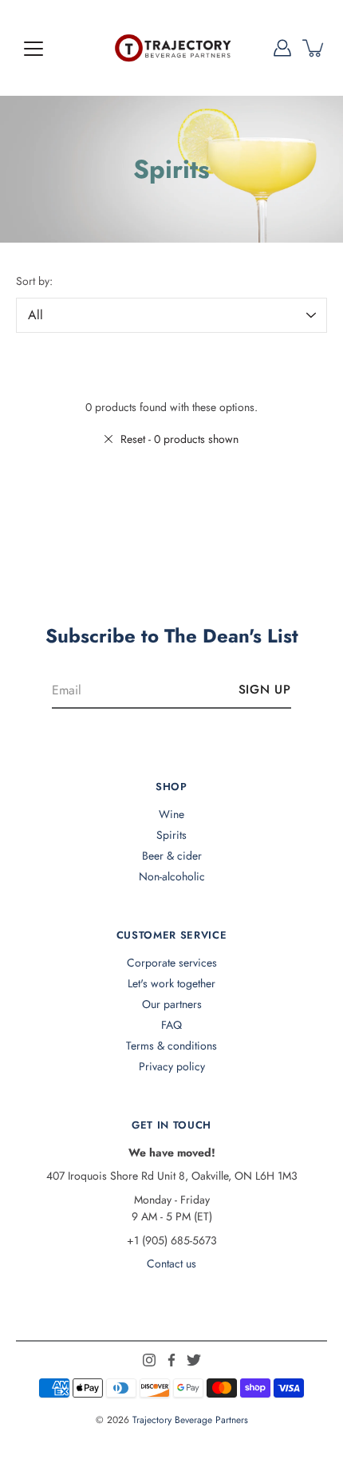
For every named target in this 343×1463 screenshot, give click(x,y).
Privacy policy (172, 1066)
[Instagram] (149, 1360)
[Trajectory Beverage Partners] (171, 48)
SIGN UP (265, 689)
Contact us (171, 1263)
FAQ (171, 1025)
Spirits (171, 835)
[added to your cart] (314, 48)
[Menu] (33, 48)
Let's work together (171, 983)
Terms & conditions (171, 1046)
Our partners (172, 1004)
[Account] (282, 48)
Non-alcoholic (172, 876)
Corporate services (172, 963)
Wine (171, 814)
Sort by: (34, 281)
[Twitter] (194, 1360)
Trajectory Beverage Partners (190, 1420)
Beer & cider (172, 856)
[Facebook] (171, 1360)
